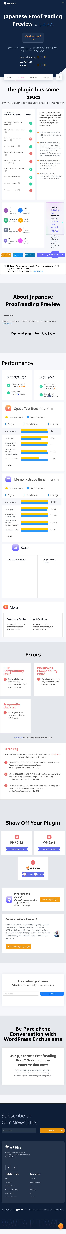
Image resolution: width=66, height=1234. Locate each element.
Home (7, 1178)
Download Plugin (4, 255)
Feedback (33, 1189)
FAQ (31, 1193)
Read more (18, 737)
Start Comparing (48, 899)
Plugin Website (15, 255)
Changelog (47, 77)
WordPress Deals (35, 1182)
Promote (32, 1178)
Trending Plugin (10, 1186)
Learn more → (37, 271)
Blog (31, 1186)
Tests (22, 77)
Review (8, 77)
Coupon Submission (11, 1189)
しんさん (46, 24)
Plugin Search (9, 1193)
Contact (32, 1197)
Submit (52, 994)
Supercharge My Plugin (20, 946)
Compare (33, 77)
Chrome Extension (11, 1197)
